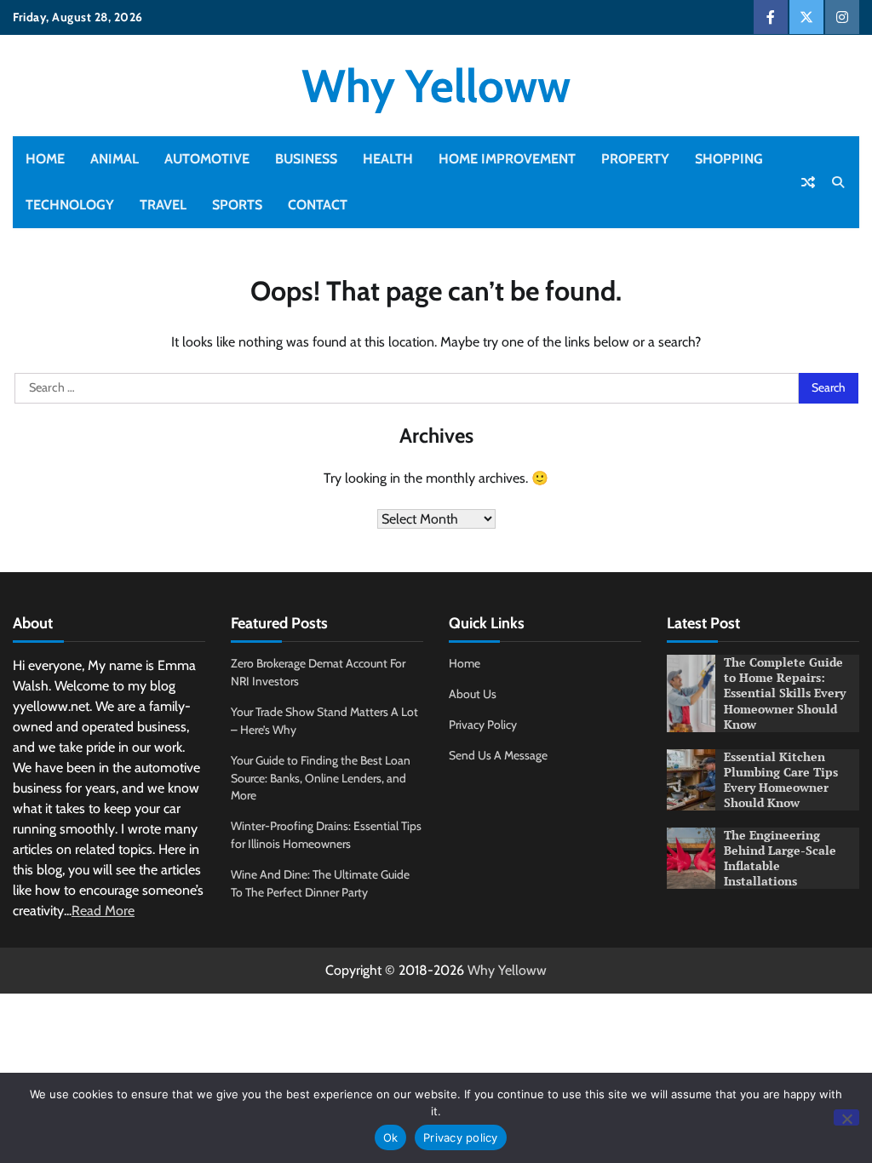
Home (45, 159)
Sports (237, 205)
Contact (317, 205)
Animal (114, 159)
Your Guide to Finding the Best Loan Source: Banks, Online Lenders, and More (320, 778)
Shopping (729, 159)
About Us (472, 694)
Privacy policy (460, 1137)
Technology (70, 205)
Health (388, 159)
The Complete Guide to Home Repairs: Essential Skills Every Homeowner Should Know (785, 693)
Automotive (207, 159)
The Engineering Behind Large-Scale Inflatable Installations (780, 858)
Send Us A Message (498, 755)
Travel (163, 205)
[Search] (838, 182)
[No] (846, 1117)
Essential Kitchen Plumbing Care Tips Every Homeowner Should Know (781, 780)
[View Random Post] (808, 182)
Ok (391, 1137)
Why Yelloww (436, 85)
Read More (103, 910)
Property (635, 159)
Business (306, 159)
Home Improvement (507, 159)
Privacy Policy (483, 724)
